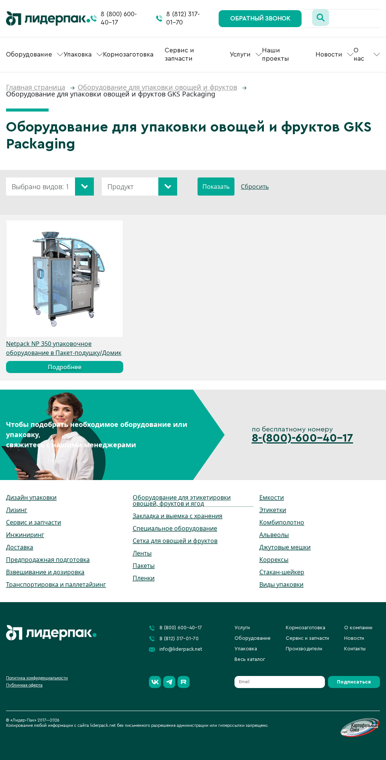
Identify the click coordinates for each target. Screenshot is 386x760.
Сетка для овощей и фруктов (175, 541)
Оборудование (29, 54)
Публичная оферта (24, 685)
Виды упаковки (281, 584)
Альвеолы (274, 535)
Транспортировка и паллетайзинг (56, 584)
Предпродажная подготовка (48, 559)
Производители (304, 648)
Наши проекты (275, 54)
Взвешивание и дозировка (45, 572)
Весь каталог (249, 659)
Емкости (271, 497)
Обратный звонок (260, 18)
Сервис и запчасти (179, 54)
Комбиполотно (281, 522)
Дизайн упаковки (31, 497)
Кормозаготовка (128, 54)
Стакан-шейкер (281, 572)
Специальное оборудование (175, 528)
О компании (358, 627)
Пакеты (144, 565)
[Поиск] (320, 17)
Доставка (19, 547)
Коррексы (273, 559)
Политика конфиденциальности (37, 678)
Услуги (240, 54)
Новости (329, 54)
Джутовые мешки (285, 547)
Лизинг (16, 510)
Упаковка (77, 54)
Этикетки (272, 510)
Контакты (355, 648)
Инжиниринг (25, 535)
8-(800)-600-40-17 (302, 438)
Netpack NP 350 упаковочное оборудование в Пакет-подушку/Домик (63, 355)
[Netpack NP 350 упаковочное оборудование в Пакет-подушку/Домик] (64, 278)
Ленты (142, 553)
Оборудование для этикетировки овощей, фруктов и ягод (182, 500)
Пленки (144, 578)
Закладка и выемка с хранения (177, 516)
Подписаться (354, 681)
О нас (359, 54)
